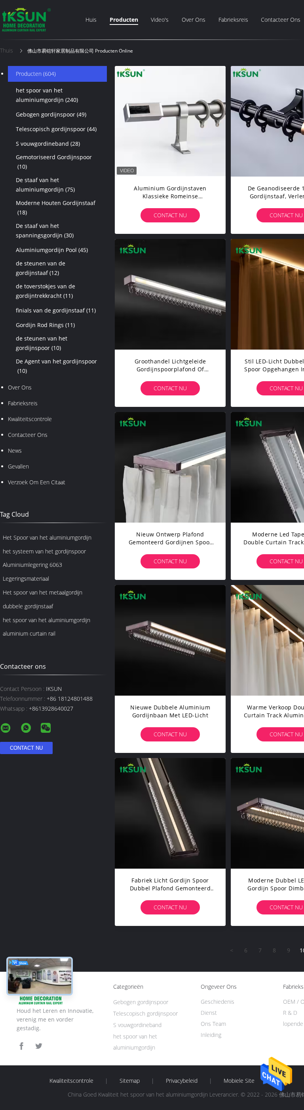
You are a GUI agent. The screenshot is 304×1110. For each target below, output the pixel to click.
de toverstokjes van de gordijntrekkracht (45, 290)
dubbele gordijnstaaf (28, 606)
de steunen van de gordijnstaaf (40, 268)
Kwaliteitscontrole (30, 419)
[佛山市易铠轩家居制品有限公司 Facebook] (21, 1046)
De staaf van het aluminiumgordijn (45, 184)
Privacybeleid (182, 1081)
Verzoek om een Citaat (36, 482)
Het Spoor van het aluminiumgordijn (47, 537)
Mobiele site (239, 1081)
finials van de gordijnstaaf (56, 310)
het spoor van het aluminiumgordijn (47, 95)
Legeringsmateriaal (26, 578)
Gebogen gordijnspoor (51, 114)
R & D (290, 1012)
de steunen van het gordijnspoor (41, 343)
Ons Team (213, 1023)
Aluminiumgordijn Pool (52, 250)
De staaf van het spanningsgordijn (45, 230)
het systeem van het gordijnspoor (44, 551)
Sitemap (130, 1081)
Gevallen (18, 466)
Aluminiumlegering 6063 (32, 564)
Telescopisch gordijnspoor (56, 129)
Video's (160, 19)
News (15, 450)
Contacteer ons (280, 19)
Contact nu (170, 215)
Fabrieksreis (233, 19)
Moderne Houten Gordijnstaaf (55, 207)
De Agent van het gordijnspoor (56, 365)
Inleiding (211, 1035)
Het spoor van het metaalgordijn (42, 592)
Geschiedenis (217, 1001)
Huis (91, 19)
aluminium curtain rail (29, 633)
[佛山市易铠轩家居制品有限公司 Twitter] (39, 1046)
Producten (124, 19)
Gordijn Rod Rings (45, 325)
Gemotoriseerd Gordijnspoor (54, 161)
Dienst (209, 1012)
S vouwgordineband (48, 143)
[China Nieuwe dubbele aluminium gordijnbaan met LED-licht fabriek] (170, 640)
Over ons (193, 19)
